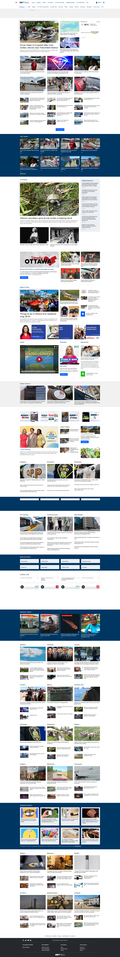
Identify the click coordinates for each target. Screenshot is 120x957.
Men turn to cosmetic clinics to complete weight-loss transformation (90, 877)
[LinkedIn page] (31, 940)
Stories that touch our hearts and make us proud (37, 269)
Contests (71, 6)
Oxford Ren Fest (33, 715)
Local (33, 2)
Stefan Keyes (44, 561)
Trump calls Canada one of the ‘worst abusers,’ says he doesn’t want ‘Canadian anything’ (91, 668)
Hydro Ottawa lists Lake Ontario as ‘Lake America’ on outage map (69, 34)
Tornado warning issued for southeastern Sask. (90, 755)
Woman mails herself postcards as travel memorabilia (49, 635)
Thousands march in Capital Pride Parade (49, 151)
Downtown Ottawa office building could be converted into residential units (84, 533)
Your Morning (25, 449)
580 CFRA (63, 366)
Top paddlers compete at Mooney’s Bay (90, 169)
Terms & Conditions (46, 948)
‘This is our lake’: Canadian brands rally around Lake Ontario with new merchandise (69, 320)
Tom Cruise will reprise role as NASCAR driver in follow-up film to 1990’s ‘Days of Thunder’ (64, 917)
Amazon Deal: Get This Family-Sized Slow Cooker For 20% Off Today (28, 820)
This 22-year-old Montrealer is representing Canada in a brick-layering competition (64, 669)
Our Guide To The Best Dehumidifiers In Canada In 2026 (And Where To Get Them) (70, 841)
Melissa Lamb (65, 567)
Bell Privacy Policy (45, 947)
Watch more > (23, 173)
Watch (44, 2)
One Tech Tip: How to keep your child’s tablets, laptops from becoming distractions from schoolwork (94, 299)
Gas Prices (60, 6)
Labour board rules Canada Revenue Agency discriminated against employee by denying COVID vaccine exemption (87, 403)
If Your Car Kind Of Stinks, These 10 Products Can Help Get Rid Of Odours (90, 841)
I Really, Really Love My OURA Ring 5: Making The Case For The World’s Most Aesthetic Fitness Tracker (90, 821)
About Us (60, 935)
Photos (66, 6)
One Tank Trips (53, 6)
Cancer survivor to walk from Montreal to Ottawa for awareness (28, 169)
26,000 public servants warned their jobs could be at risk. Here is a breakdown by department (32, 402)
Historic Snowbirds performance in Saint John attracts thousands (31, 663)
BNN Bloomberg (64, 948)
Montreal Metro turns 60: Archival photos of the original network (64, 245)
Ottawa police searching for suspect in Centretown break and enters (59, 533)
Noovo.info (82, 947)
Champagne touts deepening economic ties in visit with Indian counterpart (37, 885)
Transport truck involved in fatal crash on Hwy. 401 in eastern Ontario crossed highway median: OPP (58, 486)
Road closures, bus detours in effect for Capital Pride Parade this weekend (92, 106)
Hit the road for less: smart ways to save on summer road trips (89, 358)
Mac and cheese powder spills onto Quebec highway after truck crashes (69, 302)
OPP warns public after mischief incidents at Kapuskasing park (91, 708)
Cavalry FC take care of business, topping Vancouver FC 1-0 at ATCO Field (30, 782)
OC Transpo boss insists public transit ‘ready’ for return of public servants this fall (32, 548)
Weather (34, 6)
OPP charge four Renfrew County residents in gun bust (86, 484)
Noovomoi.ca (82, 948)
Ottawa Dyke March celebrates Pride (49, 168)
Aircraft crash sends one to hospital (65, 713)
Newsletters (54, 935)
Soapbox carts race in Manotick (89, 150)
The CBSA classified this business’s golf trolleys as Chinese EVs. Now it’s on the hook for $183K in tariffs (64, 877)
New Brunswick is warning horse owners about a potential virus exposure (37, 676)
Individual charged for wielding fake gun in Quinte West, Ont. (32, 480)
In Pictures (50, 2)
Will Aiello (84, 567)
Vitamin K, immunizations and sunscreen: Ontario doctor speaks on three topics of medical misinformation (37, 107)
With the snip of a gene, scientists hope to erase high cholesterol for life (91, 884)
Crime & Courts (96, 6)
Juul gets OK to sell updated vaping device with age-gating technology (86, 872)
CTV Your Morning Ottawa (43, 6)
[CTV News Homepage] (24, 2)
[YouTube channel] (28, 940)
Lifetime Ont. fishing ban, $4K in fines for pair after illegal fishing (86, 703)
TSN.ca (62, 950)
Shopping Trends (70, 2)
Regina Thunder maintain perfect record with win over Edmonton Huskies (86, 743)
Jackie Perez (65, 561)
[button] (70, 259)
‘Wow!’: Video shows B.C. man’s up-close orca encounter (85, 782)
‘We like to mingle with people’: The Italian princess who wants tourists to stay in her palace (87, 911)
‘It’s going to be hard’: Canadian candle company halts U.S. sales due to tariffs (59, 872)
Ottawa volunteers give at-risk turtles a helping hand (46, 218)
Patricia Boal (24, 561)
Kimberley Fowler (86, 561)
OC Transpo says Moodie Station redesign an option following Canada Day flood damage (31, 538)
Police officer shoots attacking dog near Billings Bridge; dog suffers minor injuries (69, 51)
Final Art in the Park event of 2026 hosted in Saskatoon (58, 743)
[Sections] (16, 2)
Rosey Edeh (44, 567)
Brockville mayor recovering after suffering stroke (58, 490)
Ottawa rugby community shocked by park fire (70, 169)
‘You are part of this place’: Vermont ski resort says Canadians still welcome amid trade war (64, 99)
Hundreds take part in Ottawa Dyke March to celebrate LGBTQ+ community (64, 114)
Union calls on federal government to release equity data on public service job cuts (58, 402)
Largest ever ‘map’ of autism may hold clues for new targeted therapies (94, 291)
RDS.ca (81, 950)
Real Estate (89, 6)
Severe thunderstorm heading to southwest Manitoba (37, 747)
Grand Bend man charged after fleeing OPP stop (36, 708)
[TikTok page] (25, 940)
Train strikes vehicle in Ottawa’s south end (29, 151)
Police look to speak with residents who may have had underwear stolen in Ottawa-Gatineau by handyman (59, 544)
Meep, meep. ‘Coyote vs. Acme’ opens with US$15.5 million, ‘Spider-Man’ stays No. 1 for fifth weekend (59, 911)
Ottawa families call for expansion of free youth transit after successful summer (92, 114)
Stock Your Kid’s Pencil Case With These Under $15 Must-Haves (49, 840)
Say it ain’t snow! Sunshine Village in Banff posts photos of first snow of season (38, 788)
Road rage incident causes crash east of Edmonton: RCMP (57, 782)
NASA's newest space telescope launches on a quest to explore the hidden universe (31, 911)
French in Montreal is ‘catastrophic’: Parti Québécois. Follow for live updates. (57, 663)
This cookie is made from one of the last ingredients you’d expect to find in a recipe (37, 924)
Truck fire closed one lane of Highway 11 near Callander (90, 715)
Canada (38, 2)
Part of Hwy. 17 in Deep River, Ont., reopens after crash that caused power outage (86, 480)
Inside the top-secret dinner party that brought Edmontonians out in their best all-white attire (64, 788)
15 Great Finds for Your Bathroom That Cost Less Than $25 (70, 820)
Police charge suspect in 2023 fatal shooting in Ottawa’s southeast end (58, 549)
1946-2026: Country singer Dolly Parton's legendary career (34, 244)
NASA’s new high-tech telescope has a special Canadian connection (70, 635)
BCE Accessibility (26, 947)
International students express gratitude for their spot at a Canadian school (89, 636)
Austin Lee (23, 567)
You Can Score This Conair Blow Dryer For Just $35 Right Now (29, 840)
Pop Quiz (77, 6)
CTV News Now (80, 2)
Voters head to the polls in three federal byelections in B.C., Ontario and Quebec (30, 872)
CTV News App (48, 935)
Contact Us (73, 935)
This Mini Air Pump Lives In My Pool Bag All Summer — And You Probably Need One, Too (49, 820)
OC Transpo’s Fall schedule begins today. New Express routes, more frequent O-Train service (37, 99)
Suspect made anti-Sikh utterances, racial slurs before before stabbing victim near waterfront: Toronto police (92, 676)
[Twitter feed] (23, 940)
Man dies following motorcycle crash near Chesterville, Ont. (57, 480)
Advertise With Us (66, 935)
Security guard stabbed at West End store (30, 742)
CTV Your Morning (59, 2)
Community (82, 6)
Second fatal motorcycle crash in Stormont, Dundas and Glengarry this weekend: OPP (58, 72)
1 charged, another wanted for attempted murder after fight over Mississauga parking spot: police (86, 663)
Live (87, 2)
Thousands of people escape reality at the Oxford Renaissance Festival (32, 703)
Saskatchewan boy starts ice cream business (29, 635)
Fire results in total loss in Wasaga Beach (57, 702)
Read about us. (78, 846)
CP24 (62, 947)
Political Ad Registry (46, 950)
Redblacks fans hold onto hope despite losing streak (68, 151)
